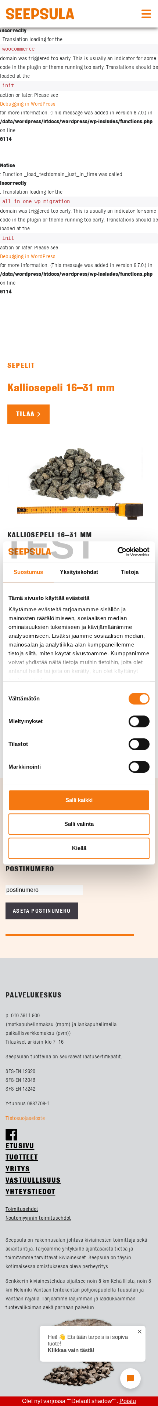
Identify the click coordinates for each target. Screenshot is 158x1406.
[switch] (139, 721)
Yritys (18, 1169)
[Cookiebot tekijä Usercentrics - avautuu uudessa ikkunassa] (117, 551)
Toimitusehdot (22, 1209)
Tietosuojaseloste (25, 1118)
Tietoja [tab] (130, 572)
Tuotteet (22, 1157)
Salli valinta (79, 824)
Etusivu (20, 1146)
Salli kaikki (79, 800)
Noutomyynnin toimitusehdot (38, 1218)
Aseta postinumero (42, 911)
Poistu (127, 1401)
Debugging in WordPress (27, 104)
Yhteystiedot (30, 1192)
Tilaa (25, 414)
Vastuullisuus (33, 1181)
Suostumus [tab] (28, 572)
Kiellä (79, 848)
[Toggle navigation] (146, 13)
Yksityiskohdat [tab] (79, 572)
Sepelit (21, 366)
